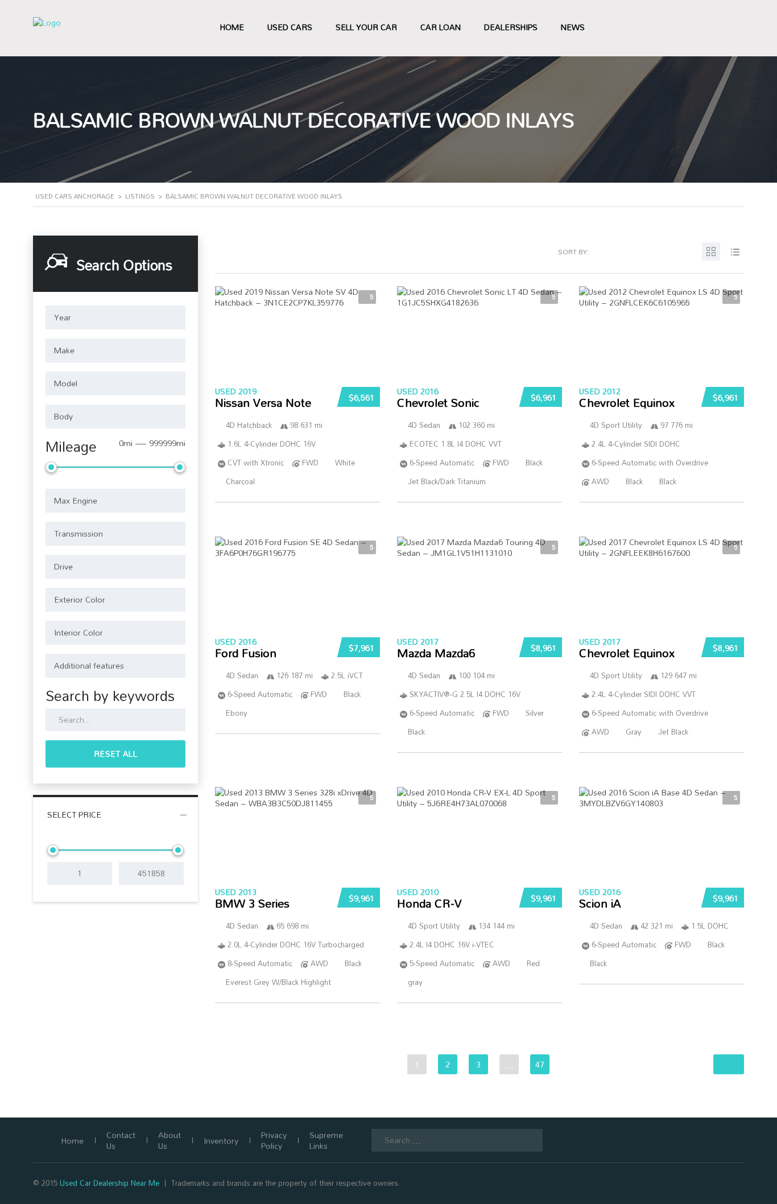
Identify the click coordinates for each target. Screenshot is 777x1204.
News (573, 27)
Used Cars (289, 27)
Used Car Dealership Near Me (109, 1183)
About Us (169, 1140)
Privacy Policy (274, 1140)
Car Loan (440, 27)
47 (539, 1064)
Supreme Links (326, 1140)
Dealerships (511, 27)
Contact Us (120, 1140)
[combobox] (115, 317)
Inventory (221, 1140)
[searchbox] (115, 317)
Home (232, 27)
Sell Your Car (366, 27)
